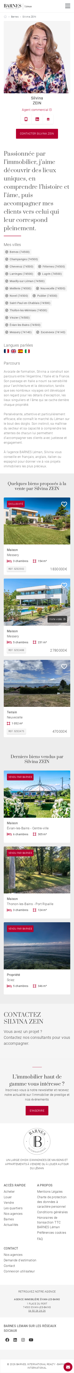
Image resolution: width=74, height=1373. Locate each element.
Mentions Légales (50, 1191)
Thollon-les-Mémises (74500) (28, 310)
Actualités (11, 1225)
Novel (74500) (19, 295)
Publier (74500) (47, 295)
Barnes (15, 16)
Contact (9, 1266)
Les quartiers (13, 1208)
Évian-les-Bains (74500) (25, 324)
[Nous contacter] (68, 1367)
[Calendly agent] (48, 119)
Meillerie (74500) (20, 288)
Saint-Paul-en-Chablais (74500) (30, 303)
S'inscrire (37, 1110)
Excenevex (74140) (53, 332)
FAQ (40, 1239)
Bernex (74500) (20, 251)
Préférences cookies (51, 1233)
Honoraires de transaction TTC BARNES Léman (49, 1222)
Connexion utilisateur (19, 1271)
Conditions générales (52, 1212)
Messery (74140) (21, 332)
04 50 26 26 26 (37, 1310)
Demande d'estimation (20, 1260)
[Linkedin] (37, 119)
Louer (8, 1197)
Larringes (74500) (21, 273)
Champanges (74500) (24, 259)
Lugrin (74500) (52, 273)
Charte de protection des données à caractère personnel (52, 1201)
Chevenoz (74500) (21, 266)
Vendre (9, 1203)
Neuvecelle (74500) (52, 288)
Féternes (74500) (54, 266)
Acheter (9, 1191)
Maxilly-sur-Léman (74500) (27, 281)
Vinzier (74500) (20, 317)
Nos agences (13, 1214)
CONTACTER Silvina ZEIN (37, 133)
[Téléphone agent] (26, 119)
